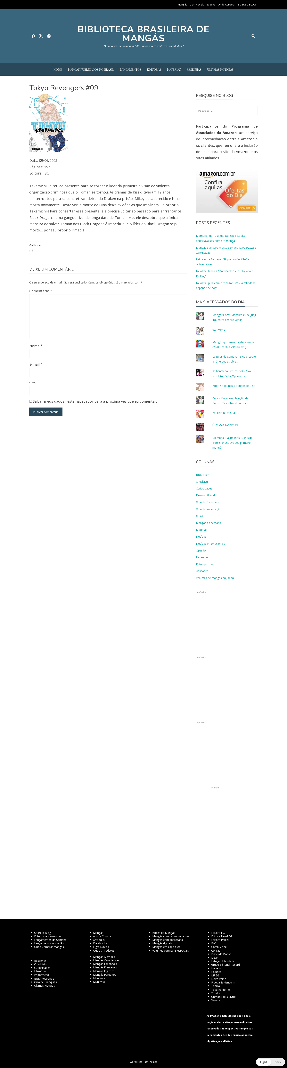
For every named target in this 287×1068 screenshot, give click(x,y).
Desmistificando (206, 495)
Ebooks (211, 4)
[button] (270, 1062)
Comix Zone (219, 947)
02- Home (218, 329)
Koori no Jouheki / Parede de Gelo (233, 386)
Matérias (174, 69)
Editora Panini (220, 940)
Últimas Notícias (220, 69)
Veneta (215, 1000)
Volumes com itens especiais (170, 950)
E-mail (36, 364)
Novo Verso (218, 979)
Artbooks (99, 940)
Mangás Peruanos (104, 974)
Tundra (215, 993)
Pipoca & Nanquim (223, 982)
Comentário (40, 291)
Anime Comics (102, 936)
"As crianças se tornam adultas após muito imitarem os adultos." (144, 46)
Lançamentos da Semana (50, 940)
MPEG (215, 975)
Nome (35, 346)
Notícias (201, 536)
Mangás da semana (208, 523)
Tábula (215, 986)
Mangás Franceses (105, 967)
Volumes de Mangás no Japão (215, 578)
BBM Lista (202, 475)
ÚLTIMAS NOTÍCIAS (225, 425)
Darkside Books (221, 954)
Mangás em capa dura (166, 947)
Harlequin (217, 968)
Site (32, 383)
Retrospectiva (204, 564)
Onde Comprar (226, 4)
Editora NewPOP (222, 936)
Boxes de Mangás (163, 933)
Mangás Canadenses (106, 960)
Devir (214, 957)
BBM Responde (44, 978)
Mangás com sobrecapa (167, 940)
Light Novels (197, 4)
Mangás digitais (162, 943)
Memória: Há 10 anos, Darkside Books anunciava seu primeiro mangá (232, 442)
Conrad (215, 950)
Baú (213, 943)
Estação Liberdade (223, 961)
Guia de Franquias (207, 502)
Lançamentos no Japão (49, 943)
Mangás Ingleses (103, 971)
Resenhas (194, 69)
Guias (199, 516)
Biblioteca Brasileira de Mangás (143, 33)
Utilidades (202, 571)
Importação (41, 975)
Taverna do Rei (220, 990)
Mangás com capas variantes (170, 936)
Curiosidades (204, 488)
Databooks (100, 943)
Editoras (154, 69)
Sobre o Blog (42, 933)
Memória (40, 971)
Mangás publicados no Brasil (91, 69)
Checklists (202, 481)
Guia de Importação (208, 509)
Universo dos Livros (223, 997)
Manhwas (99, 981)
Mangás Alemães (104, 957)
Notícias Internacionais (210, 543)
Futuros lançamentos (47, 936)
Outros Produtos (103, 950)
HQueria (216, 972)
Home (57, 69)
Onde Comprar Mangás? (49, 947)
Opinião (201, 550)
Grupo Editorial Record (225, 964)
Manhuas (99, 978)
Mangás (182, 4)
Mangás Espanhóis (105, 964)
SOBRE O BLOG (247, 4)
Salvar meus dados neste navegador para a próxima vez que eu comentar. (95, 401)
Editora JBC (218, 933)
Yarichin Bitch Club (224, 413)
